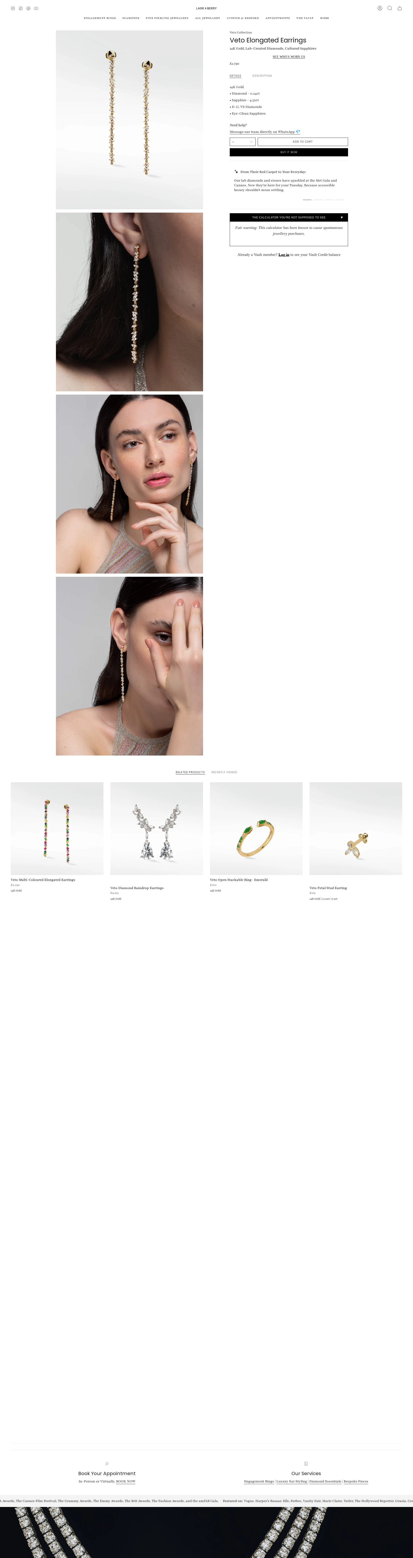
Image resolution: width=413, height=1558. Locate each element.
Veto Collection (241, 32)
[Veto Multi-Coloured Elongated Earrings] (57, 828)
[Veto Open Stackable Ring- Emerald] (256, 828)
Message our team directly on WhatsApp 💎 (265, 131)
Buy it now (288, 152)
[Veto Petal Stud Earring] (356, 828)
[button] (390, 8)
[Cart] (400, 8)
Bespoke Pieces (356, 1481)
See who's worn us (289, 56)
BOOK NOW (125, 1481)
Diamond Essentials (325, 1481)
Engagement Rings (259, 1481)
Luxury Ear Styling (292, 1481)
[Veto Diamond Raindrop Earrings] (156, 828)
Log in (284, 254)
